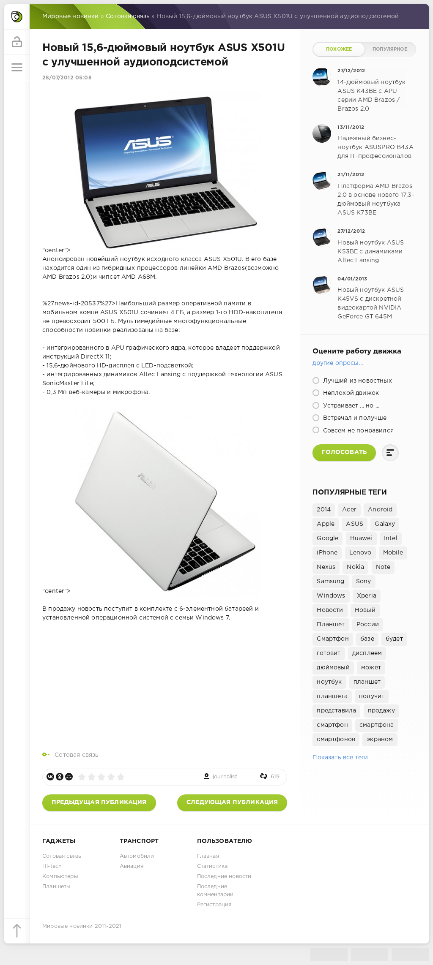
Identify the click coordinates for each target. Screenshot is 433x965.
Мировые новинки (67, 926)
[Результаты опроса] (390, 452)
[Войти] (17, 42)
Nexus (326, 567)
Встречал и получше (353, 418)
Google (327, 538)
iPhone (327, 552)
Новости (330, 610)
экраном (380, 739)
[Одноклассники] (59, 776)
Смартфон (332, 639)
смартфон (332, 725)
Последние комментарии (215, 890)
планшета (332, 696)
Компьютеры (60, 876)
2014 (324, 509)
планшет (367, 682)
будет (394, 639)
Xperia (366, 595)
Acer (349, 509)
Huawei (361, 538)
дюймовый (333, 667)
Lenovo (360, 552)
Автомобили (137, 856)
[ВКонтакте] (50, 776)
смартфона (376, 725)
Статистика (212, 866)
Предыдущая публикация (99, 802)
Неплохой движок (350, 393)
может (371, 667)
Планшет (331, 624)
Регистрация (214, 904)
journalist (225, 777)
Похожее (339, 49)
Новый (365, 610)
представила (336, 710)
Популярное (390, 49)
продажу (381, 710)
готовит (328, 653)
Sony (363, 581)
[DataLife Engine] (17, 17)
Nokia (355, 567)
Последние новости (224, 876)
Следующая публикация (232, 802)
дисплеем (367, 653)
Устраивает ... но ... (350, 405)
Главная (208, 856)
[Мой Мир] (69, 776)
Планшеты (56, 886)
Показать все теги (340, 757)
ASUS (354, 524)
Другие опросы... (337, 363)
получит (371, 696)
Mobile (393, 552)
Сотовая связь (77, 755)
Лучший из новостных (356, 380)
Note (383, 567)
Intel (390, 538)
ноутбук (329, 682)
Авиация (131, 866)
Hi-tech (52, 866)
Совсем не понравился (357, 430)
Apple (325, 524)
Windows (331, 595)
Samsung (330, 581)
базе (367, 639)
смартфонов (336, 739)
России (367, 624)
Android (380, 509)
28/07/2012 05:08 (67, 78)
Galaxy (385, 524)
